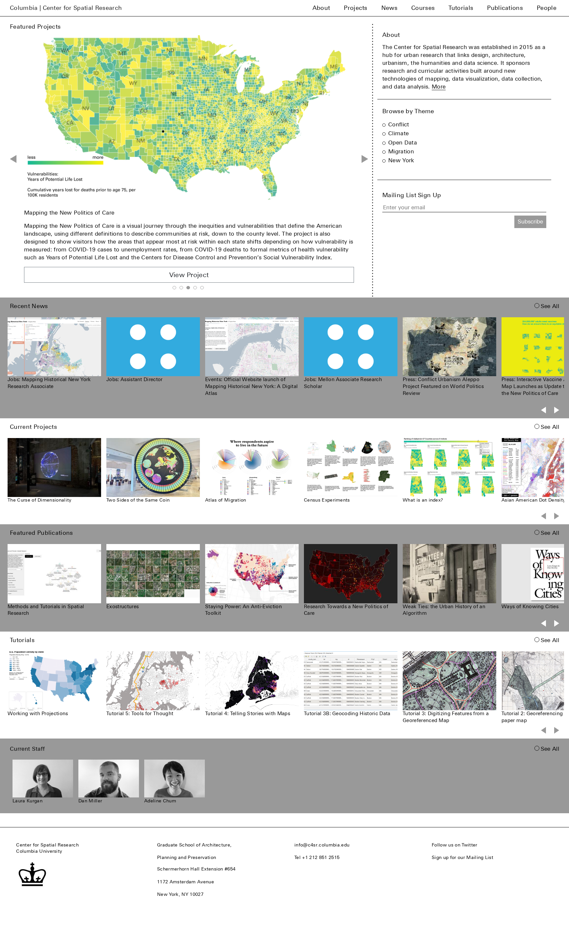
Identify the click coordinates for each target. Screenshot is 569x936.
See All (550, 306)
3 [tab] (188, 287)
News (389, 8)
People (546, 8)
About (321, 8)
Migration (401, 151)
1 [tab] (174, 287)
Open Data (402, 142)
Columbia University (39, 851)
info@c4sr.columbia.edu (321, 844)
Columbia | (66, 8)
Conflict (398, 124)
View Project (189, 259)
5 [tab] (201, 287)
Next (365, 159)
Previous (13, 159)
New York (401, 160)
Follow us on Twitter (454, 844)
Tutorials (460, 8)
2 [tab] (181, 287)
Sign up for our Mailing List (462, 857)
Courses (423, 8)
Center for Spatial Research (47, 844)
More (439, 86)
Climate (398, 133)
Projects (355, 8)
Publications (505, 8)
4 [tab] (195, 287)
